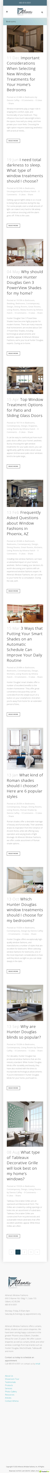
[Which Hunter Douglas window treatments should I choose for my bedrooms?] (25, 880)
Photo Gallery (11, 1391)
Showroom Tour (12, 1379)
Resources (9, 1394)
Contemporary (32, 303)
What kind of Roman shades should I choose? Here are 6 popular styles (25, 785)
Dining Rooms (20, 306)
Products (9, 1385)
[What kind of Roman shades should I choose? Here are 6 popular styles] (25, 749)
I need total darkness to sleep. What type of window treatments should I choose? (25, 170)
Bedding (11, 303)
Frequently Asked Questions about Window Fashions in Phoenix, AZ (24, 523)
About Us (9, 1376)
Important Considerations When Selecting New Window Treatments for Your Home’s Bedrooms (23, 73)
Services (8, 1388)
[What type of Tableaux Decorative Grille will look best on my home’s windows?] (25, 1124)
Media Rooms (26, 309)
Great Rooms (34, 306)
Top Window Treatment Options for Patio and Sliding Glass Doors (25, 407)
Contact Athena (11, 1401)
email (38, 1363)
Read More (13, 140)
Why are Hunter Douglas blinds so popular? (24, 1032)
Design (10, 306)
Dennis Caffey (13, 100)
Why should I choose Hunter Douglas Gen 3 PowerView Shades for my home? (25, 282)
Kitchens (38, 547)
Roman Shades (27, 810)
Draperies (32, 426)
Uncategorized (13, 191)
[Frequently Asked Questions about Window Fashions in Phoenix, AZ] (25, 493)
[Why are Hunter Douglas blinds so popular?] (25, 1003)
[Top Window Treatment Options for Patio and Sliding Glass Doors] (25, 380)
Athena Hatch (29, 191)
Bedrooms (30, 97)
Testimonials (10, 1382)
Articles (8, 1397)
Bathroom (29, 300)
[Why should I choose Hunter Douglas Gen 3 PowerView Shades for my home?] (25, 252)
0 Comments (27, 100)
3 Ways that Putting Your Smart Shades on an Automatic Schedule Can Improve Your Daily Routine (25, 644)
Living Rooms (13, 309)
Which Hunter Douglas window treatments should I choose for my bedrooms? (25, 909)
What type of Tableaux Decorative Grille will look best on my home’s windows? (23, 1165)
